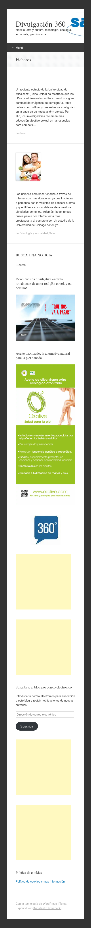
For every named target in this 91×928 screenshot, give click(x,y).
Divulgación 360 (41, 24)
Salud (23, 133)
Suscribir (26, 726)
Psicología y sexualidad (33, 233)
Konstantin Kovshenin (47, 908)
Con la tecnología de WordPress (36, 903)
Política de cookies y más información (40, 881)
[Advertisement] (43, 581)
